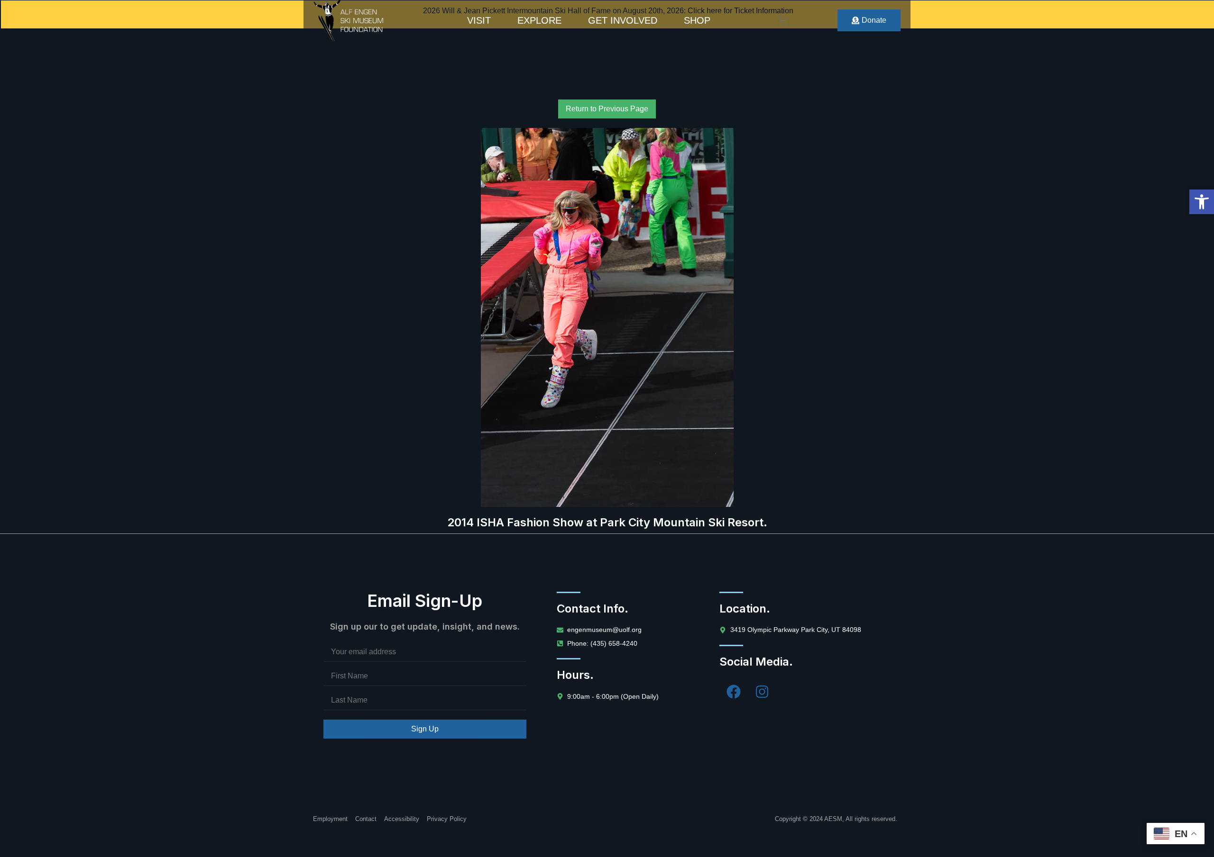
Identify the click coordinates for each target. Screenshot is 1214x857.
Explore (539, 20)
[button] (1201, 201)
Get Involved (622, 20)
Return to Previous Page (607, 109)
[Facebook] (733, 691)
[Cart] (783, 20)
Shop (697, 20)
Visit (479, 20)
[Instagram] (762, 691)
